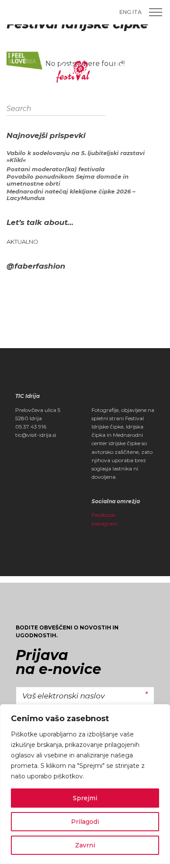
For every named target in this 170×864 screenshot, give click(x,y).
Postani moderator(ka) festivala (56, 169)
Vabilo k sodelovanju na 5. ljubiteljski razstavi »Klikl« (76, 156)
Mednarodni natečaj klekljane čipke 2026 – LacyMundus (71, 195)
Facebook (104, 514)
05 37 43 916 (30, 426)
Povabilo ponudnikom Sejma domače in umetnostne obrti (68, 180)
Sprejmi (85, 798)
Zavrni (85, 845)
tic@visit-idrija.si (35, 435)
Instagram (105, 523)
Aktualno (22, 241)
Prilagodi (85, 822)
